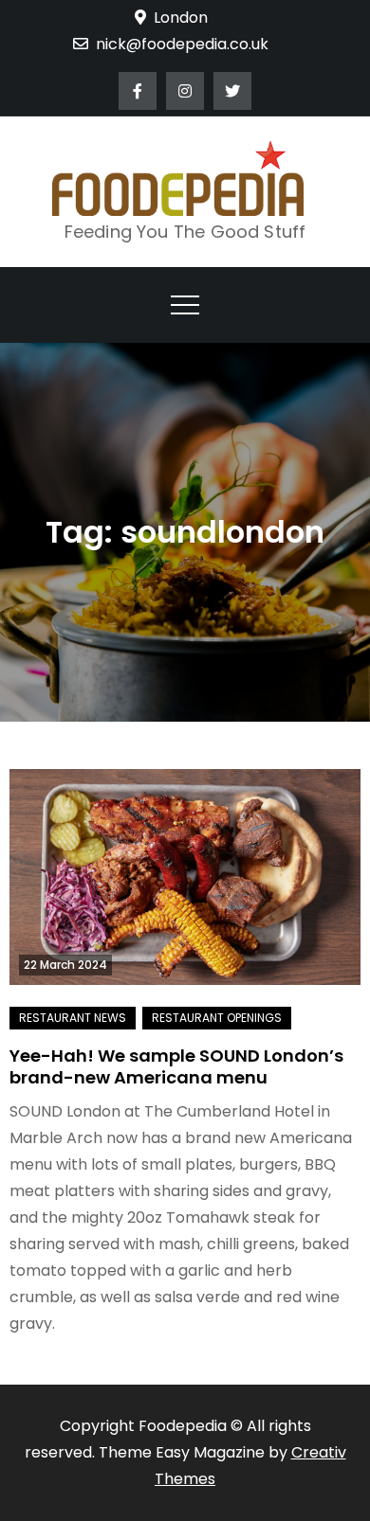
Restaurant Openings (217, 1018)
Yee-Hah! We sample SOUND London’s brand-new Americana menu (176, 1066)
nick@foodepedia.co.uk (182, 44)
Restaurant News (72, 1018)
